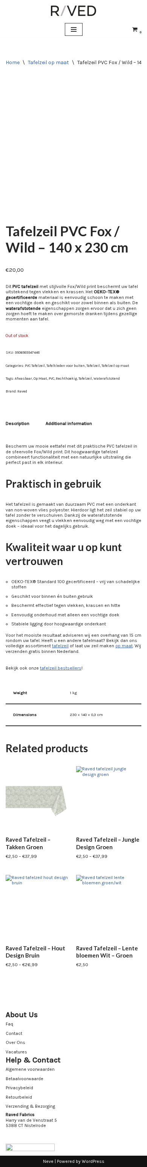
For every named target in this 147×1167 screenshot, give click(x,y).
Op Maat (40, 378)
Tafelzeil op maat (48, 62)
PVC (51, 378)
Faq (9, 1024)
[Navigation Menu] (74, 29)
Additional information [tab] (69, 423)
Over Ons (15, 1042)
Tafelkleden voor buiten (65, 365)
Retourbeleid (19, 1097)
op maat (124, 645)
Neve (48, 1161)
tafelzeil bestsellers (60, 668)
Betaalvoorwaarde (24, 1078)
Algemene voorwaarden (30, 1069)
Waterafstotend (106, 378)
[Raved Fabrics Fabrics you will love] (73, 10)
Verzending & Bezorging (30, 1106)
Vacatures (16, 1052)
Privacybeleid (19, 1087)
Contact (14, 1033)
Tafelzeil (93, 365)
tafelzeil (60, 645)
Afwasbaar (23, 378)
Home (13, 62)
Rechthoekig (66, 378)
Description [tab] (17, 423)
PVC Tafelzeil (35, 365)
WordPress (93, 1161)
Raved (22, 391)
